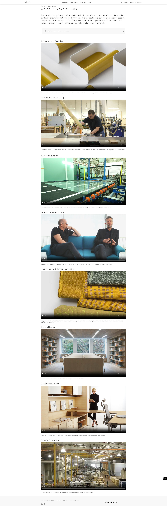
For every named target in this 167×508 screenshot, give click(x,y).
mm (136, 2)
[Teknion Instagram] (44, 504)
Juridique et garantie (47, 500)
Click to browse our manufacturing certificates (58, 31)
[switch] (138, 2)
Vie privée (59, 500)
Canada (125, 2)
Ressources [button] (74, 2)
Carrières (66, 500)
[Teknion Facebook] (42, 504)
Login (90, 2)
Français (131, 2)
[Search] (121, 2)
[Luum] (106, 501)
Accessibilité (75, 500)
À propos (43, 6)
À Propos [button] (82, 2)
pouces (140, 2)
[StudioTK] (114, 501)
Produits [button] (64, 2)
